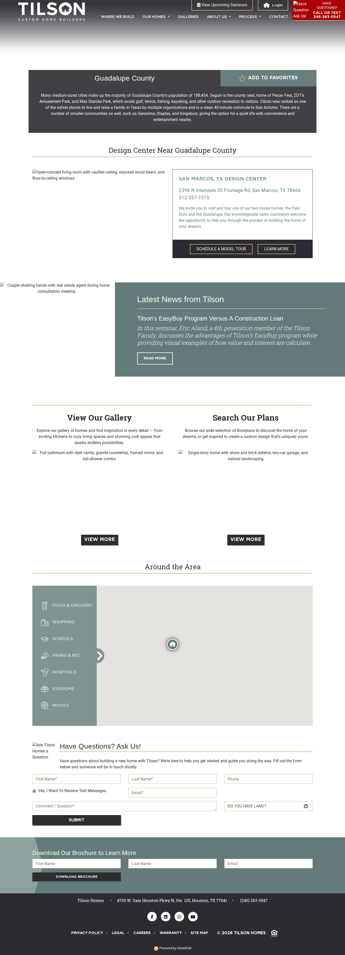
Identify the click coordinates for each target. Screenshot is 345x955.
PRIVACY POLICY (87, 933)
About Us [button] (217, 17)
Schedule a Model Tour (221, 249)
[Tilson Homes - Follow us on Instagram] (179, 917)
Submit (76, 820)
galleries (188, 17)
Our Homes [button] (154, 17)
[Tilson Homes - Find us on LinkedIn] (165, 917)
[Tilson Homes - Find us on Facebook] (152, 917)
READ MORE (155, 358)
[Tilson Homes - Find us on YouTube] (193, 917)
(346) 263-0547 (254, 900)
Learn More (276, 249)
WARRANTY (171, 933)
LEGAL (118, 933)
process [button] (248, 17)
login (277, 5)
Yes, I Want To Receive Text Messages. (72, 790)
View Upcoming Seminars (224, 5)
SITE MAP (199, 933)
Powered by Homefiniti (175, 948)
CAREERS (142, 933)
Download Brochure (76, 876)
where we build (119, 17)
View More (99, 539)
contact (278, 17)
